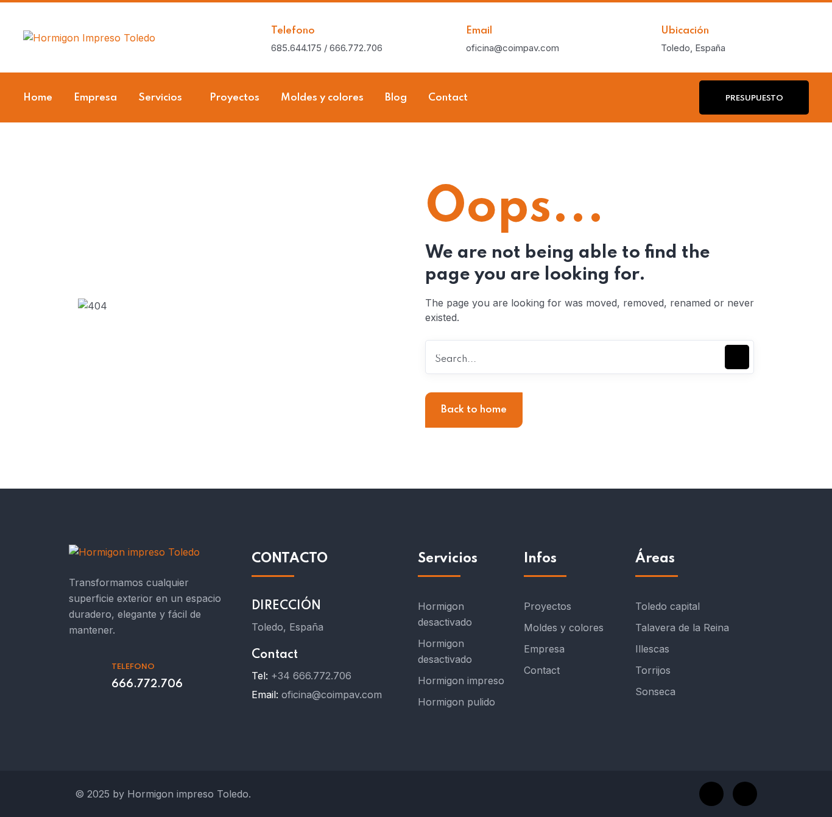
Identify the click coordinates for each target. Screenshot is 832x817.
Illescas (652, 649)
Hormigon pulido (456, 702)
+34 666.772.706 (311, 676)
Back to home (474, 410)
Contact (542, 670)
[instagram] (745, 794)
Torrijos (653, 670)
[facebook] (711, 794)
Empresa (544, 649)
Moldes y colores (564, 627)
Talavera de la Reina (682, 627)
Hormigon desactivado (445, 614)
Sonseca (655, 691)
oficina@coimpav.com (331, 694)
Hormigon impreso (461, 680)
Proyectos (547, 606)
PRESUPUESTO (754, 98)
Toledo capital (667, 606)
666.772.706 (147, 684)
